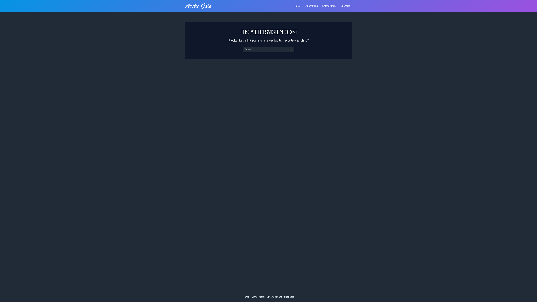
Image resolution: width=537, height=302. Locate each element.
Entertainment (329, 6)
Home (298, 6)
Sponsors (345, 6)
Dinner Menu (311, 6)
